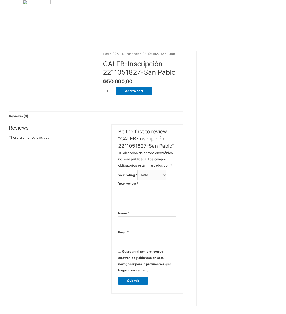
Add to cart (134, 91)
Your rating (127, 175)
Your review (128, 183)
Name (123, 213)
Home (107, 54)
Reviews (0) (18, 116)
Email (123, 232)
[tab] (18, 116)
